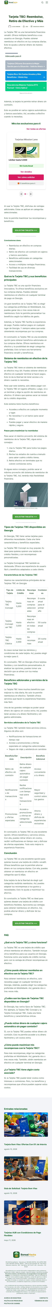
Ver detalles (26, 172)
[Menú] (47, 2)
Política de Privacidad (13, 1301)
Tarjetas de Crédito (38, 26)
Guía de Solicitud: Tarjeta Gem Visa (20, 1188)
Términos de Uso (41, 1301)
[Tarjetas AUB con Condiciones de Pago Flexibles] (26, 1212)
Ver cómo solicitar (26, 177)
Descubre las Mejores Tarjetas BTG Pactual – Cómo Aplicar (26, 86)
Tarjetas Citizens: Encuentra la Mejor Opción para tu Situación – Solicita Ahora (26, 65)
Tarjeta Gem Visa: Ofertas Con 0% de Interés (25, 1144)
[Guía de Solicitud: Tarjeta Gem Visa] (26, 1168)
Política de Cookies (12, 1303)
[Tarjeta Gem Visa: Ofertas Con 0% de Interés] (26, 1124)
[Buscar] (42, 2)
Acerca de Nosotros (12, 1298)
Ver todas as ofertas (36, 129)
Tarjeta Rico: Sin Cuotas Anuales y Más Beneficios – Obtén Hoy (26, 75)
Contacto (44, 1298)
